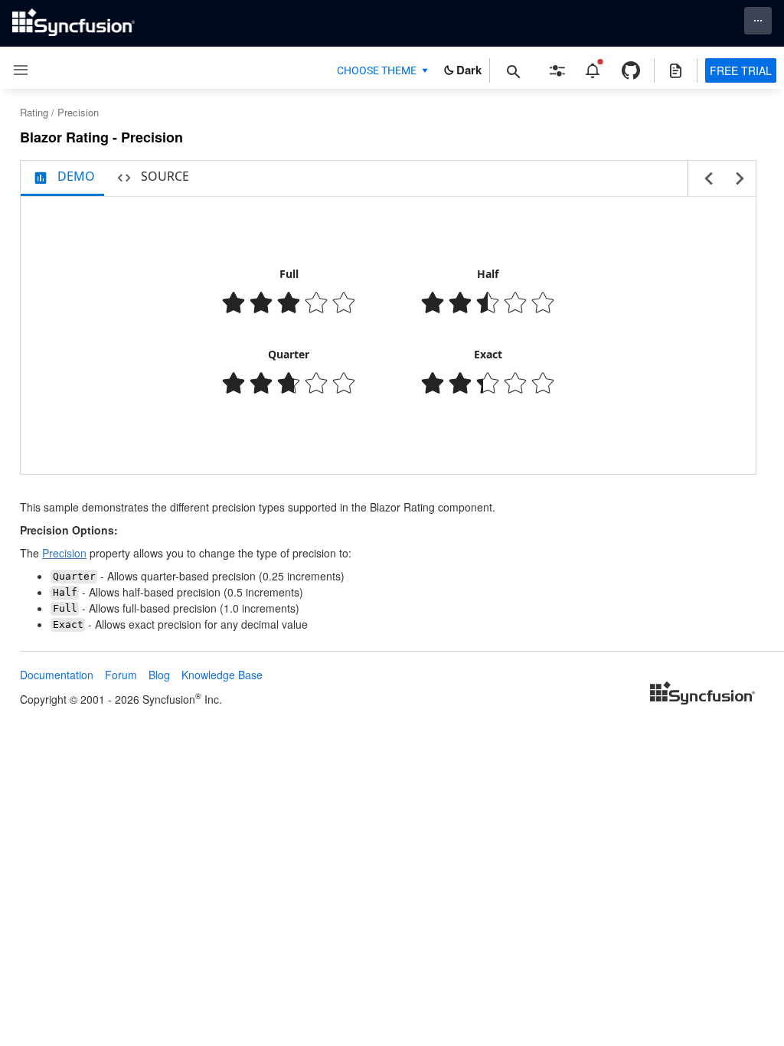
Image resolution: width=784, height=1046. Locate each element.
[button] (15, 70)
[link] (702, 694)
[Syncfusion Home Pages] (702, 694)
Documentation (56, 674)
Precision (64, 553)
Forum (121, 674)
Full (289, 273)
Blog (159, 674)
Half (487, 273)
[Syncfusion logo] (73, 22)
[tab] (62, 178)
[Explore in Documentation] (675, 70)
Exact (488, 354)
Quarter (288, 354)
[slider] (289, 302)
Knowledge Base (222, 674)
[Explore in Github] (631, 70)
